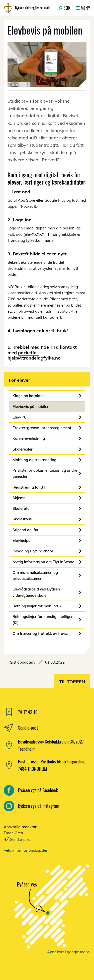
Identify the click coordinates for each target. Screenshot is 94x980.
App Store (26, 200)
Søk (66, 8)
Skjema (19, 497)
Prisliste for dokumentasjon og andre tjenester (45, 473)
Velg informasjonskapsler (25, 850)
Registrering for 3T (29, 487)
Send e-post (20, 839)
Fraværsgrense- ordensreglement (42, 427)
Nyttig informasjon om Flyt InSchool (44, 561)
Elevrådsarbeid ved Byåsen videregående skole (36, 592)
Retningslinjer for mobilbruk (37, 606)
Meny (85, 8)
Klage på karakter (28, 395)
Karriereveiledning (29, 438)
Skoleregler (23, 449)
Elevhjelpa (22, 540)
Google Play (55, 200)
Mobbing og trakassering (34, 459)
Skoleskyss (22, 519)
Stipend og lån (25, 529)
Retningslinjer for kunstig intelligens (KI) (44, 619)
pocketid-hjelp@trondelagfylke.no (34, 355)
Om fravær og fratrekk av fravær (41, 633)
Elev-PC (20, 417)
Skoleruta (21, 508)
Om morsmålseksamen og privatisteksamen (35, 575)
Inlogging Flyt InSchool (33, 551)
